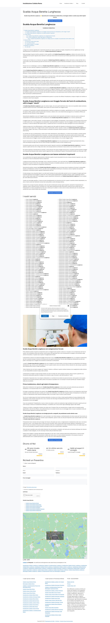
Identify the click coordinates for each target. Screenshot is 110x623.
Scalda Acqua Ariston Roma (29, 591)
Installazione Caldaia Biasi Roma (30, 606)
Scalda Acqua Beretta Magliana (33, 507)
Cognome (58, 470)
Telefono (58, 472)
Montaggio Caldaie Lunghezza (30, 571)
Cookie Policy (55, 535)
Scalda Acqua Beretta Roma (32, 503)
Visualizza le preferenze (63, 315)
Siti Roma (57, 621)
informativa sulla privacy (32, 487)
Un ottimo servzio (30, 42)
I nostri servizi (27, 34)
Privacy (69, 583)
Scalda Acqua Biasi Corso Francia (53, 592)
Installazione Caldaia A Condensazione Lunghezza (50, 565)
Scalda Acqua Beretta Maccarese (33, 504)
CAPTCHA (25, 491)
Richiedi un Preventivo (55, 20)
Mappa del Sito (70, 581)
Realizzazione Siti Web (50, 621)
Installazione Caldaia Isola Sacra (52, 598)
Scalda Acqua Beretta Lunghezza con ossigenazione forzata (40, 35)
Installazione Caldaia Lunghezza (30, 565)
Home (61, 3)
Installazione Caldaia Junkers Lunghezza (62, 567)
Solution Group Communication (66, 621)
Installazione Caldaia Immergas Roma (31, 597)
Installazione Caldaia (68, 3)
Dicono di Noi (27, 40)
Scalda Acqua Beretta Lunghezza (31, 30)
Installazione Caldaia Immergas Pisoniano (54, 585)
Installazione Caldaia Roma (32, 3)
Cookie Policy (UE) (71, 585)
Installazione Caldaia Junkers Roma (31, 602)
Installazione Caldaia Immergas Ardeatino (54, 596)
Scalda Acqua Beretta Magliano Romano (35, 509)
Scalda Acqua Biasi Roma (29, 589)
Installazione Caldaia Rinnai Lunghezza (37, 568)
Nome (24, 470)
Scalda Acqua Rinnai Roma (29, 593)
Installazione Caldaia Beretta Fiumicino (54, 609)
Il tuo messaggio (27, 477)
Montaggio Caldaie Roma (28, 583)
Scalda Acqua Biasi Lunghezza (30, 569)
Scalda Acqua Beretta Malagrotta (33, 510)
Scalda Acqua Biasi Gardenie (51, 607)
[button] (68, 305)
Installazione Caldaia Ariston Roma (31, 608)
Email (24, 472)
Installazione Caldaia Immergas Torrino (54, 602)
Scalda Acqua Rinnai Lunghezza (60, 569)
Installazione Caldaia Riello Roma (30, 595)
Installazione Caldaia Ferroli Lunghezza (44, 567)
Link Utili (27, 46)
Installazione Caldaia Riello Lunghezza (76, 568)
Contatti (83, 3)
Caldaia (25, 562)
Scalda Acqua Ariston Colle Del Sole (53, 600)
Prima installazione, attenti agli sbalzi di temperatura (39, 37)
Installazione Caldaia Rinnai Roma (30, 598)
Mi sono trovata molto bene (32, 41)
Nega (53, 315)
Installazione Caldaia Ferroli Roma (30, 604)
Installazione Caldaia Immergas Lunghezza (57, 568)
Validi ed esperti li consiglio (32, 44)
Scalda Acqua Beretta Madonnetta (34, 506)
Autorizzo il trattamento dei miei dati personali (33, 489)
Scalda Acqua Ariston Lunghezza (45, 569)
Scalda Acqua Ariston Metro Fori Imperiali (54, 594)
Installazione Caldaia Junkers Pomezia (54, 590)
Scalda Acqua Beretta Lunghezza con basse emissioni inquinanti (40, 33)
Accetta (45, 315)
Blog (77, 3)
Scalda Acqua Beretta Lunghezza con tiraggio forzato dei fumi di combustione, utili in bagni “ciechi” (47, 31)
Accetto (55, 538)
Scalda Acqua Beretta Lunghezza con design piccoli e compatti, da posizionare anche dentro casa (51, 38)
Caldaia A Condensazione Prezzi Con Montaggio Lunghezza (51, 571)
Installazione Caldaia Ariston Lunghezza (71, 565)
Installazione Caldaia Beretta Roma (31, 600)
